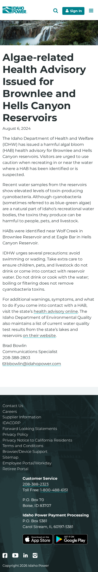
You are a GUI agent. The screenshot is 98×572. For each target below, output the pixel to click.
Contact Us (13, 405)
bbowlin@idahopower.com (34, 363)
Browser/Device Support (25, 451)
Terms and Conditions (23, 445)
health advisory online (56, 311)
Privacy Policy (15, 434)
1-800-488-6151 (54, 490)
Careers (10, 411)
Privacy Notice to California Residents (37, 440)
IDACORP (12, 422)
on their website (39, 335)
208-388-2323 (35, 484)
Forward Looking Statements (30, 428)
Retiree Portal (15, 468)
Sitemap (10, 457)
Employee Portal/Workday (27, 463)
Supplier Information (22, 417)
